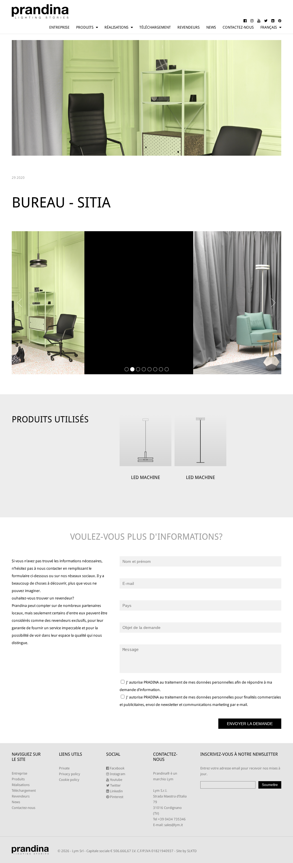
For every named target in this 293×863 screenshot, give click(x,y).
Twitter (115, 785)
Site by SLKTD (186, 851)
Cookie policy (69, 780)
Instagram (117, 774)
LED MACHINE (145, 477)
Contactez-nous (238, 27)
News (211, 27)
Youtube (115, 780)
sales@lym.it (173, 825)
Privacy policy (69, 774)
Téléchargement (155, 27)
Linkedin (116, 791)
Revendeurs (188, 27)
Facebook (116, 768)
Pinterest (116, 797)
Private (64, 768)
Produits (85, 27)
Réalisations (116, 27)
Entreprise (59, 27)
